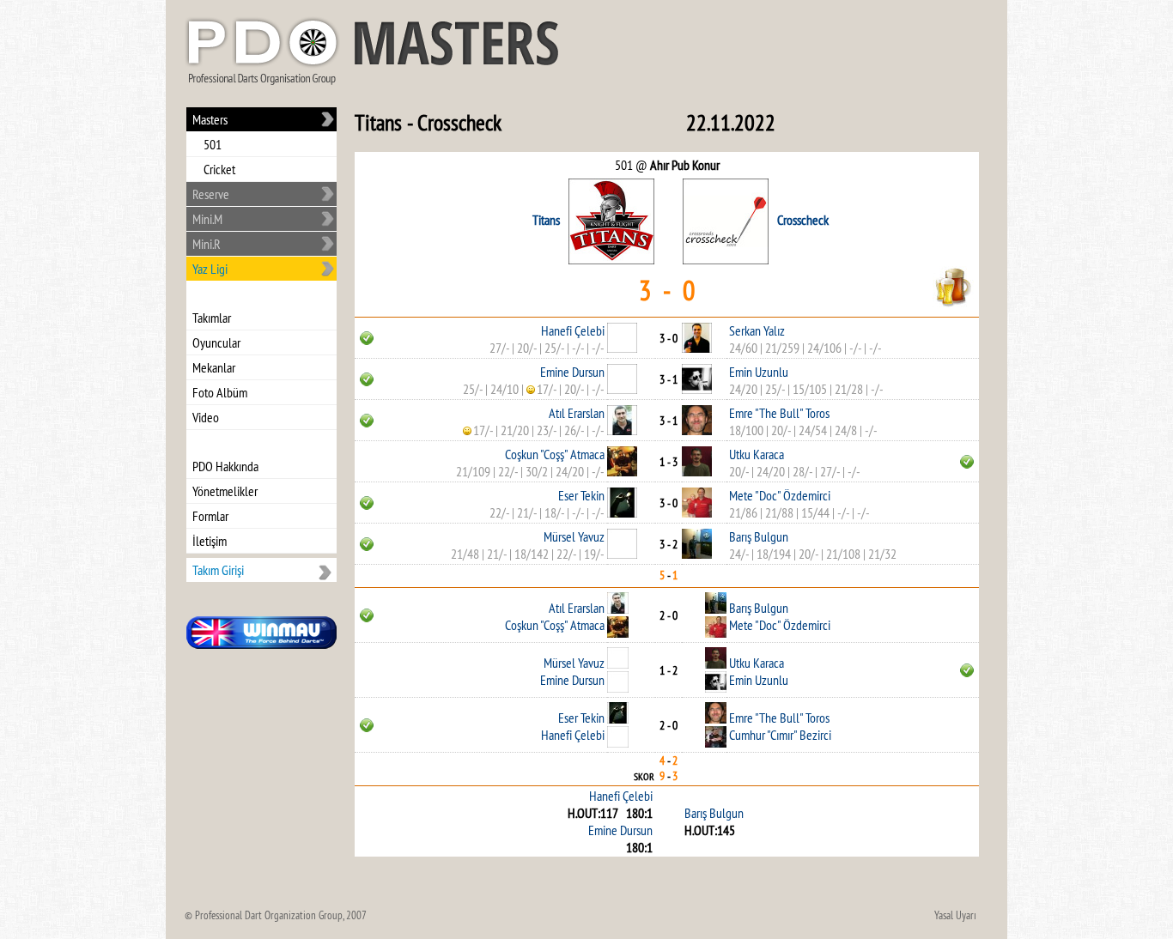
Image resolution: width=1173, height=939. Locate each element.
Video (205, 417)
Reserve (210, 194)
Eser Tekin (581, 495)
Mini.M (207, 218)
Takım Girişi (218, 570)
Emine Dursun (572, 371)
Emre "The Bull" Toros (779, 412)
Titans (546, 219)
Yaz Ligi (210, 268)
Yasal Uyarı (955, 915)
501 (213, 144)
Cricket (219, 169)
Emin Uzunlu (758, 371)
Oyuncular (216, 342)
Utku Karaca (756, 454)
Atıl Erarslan (577, 412)
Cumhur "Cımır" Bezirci (780, 734)
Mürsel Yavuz (574, 536)
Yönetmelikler (225, 491)
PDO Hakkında (225, 466)
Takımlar (211, 317)
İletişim (209, 540)
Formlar (210, 515)
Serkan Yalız (757, 330)
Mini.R (206, 243)
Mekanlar (213, 367)
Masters (210, 119)
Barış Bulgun (758, 536)
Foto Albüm (219, 392)
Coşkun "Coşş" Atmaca (555, 454)
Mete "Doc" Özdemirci (779, 495)
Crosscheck (803, 219)
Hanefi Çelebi (573, 330)
